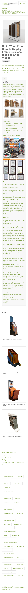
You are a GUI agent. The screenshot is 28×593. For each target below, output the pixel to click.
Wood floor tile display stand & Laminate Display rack (12, 11)
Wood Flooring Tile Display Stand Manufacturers (16, 586)
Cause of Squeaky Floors (8, 476)
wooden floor (20, 560)
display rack (19, 476)
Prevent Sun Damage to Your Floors (10, 542)
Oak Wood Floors (15, 535)
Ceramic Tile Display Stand (8, 587)
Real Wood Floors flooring (9, 553)
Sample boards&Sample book (9, 455)
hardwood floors (7, 524)
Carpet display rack (7, 472)
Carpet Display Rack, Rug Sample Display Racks (13, 464)
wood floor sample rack (15, 70)
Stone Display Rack (17, 587)
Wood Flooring (6, 568)
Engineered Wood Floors (8, 494)
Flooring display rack (17, 502)
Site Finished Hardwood (8, 557)
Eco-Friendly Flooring (17, 483)
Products (4, 8)
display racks (6, 480)
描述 (4, 78)
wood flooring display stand (9, 575)
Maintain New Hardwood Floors (10, 531)
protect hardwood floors (8, 546)
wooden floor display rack (8, 564)
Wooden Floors (20, 564)
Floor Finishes (17, 498)
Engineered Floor (7, 487)
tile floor (18, 557)
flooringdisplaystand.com (16, 86)
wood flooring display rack (18, 568)
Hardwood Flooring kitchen (9, 520)
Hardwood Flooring (14, 516)
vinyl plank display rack (6, 70)
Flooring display (7, 502)
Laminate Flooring (19, 527)
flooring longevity (20, 513)
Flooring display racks (8, 505)
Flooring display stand (8, 509)
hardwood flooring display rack (19, 68)
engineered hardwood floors (9, 491)
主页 (9, 10)
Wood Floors (20, 575)
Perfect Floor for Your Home (9, 538)
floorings (5, 516)
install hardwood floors (8, 527)
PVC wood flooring (20, 546)
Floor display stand (7, 498)
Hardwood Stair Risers (18, 524)
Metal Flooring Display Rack (9, 452)
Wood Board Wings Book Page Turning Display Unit (12, 12)
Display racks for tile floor (17, 480)
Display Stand (6, 483)
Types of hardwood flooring (9, 560)
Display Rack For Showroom (7, 68)
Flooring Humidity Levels (8, 513)
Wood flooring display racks (9, 572)
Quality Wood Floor (7, 549)
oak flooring (6, 535)
